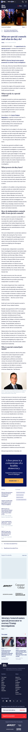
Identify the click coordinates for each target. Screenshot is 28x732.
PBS (3, 2)
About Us (17, 677)
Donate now (13, 481)
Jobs (16, 690)
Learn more (24, 555)
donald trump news (20, 492)
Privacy (17, 692)
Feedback (17, 682)
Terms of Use (18, 694)
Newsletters (18, 687)
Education (3, 690)
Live (25, 5)
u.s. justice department (21, 499)
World (2, 684)
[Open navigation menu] (26, 1)
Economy (3, 685)
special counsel (20, 497)
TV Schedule (18, 679)
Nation (2, 682)
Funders (17, 684)
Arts (2, 680)
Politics (2, 42)
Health (2, 689)
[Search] (23, 2)
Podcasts (17, 689)
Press (16, 680)
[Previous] (22, 634)
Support (17, 685)
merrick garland (20, 495)
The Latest (4, 634)
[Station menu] (15, 2)
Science (17, 648)
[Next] (25, 634)
